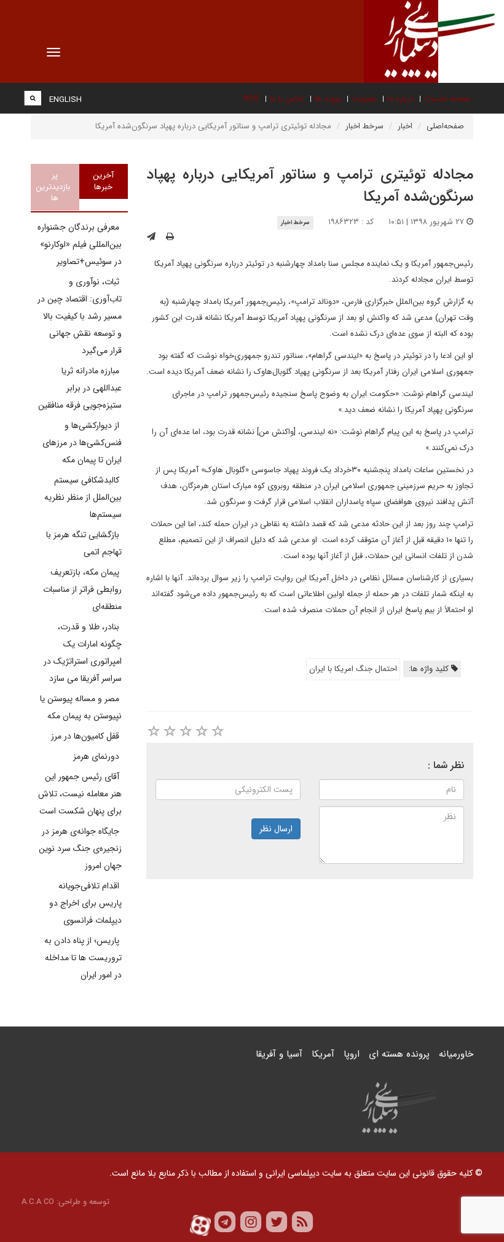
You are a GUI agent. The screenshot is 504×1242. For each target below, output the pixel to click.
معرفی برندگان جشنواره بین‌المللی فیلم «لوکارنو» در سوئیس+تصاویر (79, 244)
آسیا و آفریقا (279, 1054)
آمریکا (323, 1054)
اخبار (405, 126)
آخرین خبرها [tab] (103, 181)
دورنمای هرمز (97, 756)
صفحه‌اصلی (445, 126)
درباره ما (400, 98)
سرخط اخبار (364, 126)
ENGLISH (65, 99)
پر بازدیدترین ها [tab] (53, 186)
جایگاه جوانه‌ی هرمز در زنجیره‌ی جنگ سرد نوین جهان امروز (80, 848)
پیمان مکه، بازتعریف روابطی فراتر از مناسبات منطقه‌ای (82, 589)
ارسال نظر (276, 829)
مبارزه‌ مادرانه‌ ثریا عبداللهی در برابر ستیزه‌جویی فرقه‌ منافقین (80, 388)
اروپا (352, 1054)
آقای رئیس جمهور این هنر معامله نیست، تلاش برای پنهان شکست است (80, 794)
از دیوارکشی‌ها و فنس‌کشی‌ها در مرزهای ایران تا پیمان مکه (82, 443)
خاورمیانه (456, 1054)
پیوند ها (328, 98)
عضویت (364, 98)
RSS (251, 98)
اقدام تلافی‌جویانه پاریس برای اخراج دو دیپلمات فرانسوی (85, 903)
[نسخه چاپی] (170, 237)
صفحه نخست (447, 98)
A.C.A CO (38, 1201)
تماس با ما (287, 98)
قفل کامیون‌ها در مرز (86, 736)
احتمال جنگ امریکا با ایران (353, 668)
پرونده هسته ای (399, 1054)
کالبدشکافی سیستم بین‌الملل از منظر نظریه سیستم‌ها (83, 497)
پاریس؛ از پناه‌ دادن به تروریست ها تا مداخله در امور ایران (83, 958)
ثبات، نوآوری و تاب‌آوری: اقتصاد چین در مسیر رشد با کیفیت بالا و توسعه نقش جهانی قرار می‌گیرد (79, 316)
